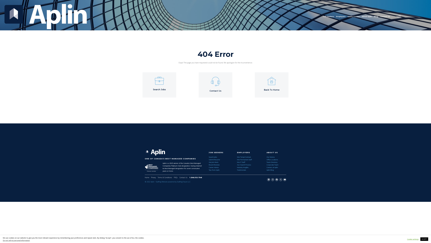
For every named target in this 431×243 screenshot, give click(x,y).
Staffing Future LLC (183, 182)
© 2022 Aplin (149, 182)
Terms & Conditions (165, 177)
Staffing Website (161, 182)
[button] (268, 179)
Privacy (153, 177)
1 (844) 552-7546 (195, 177)
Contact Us (183, 177)
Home (147, 177)
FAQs (176, 177)
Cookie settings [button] (413, 239)
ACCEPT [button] (424, 239)
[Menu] (398, 16)
